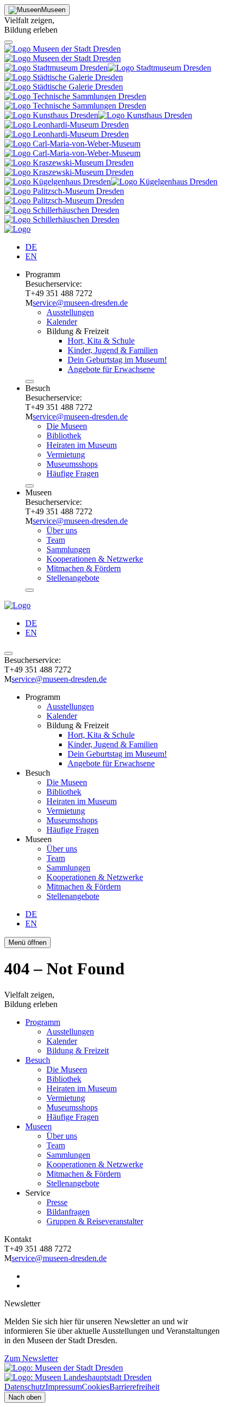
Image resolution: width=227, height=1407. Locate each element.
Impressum (63, 1386)
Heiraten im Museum (81, 445)
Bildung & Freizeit (77, 1050)
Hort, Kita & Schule (101, 340)
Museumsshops (72, 464)
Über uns (61, 530)
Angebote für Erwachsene (111, 369)
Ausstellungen (70, 312)
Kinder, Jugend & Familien (113, 350)
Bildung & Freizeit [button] (77, 331)
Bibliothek (63, 435)
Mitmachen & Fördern (83, 568)
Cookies (95, 1386)
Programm (42, 1022)
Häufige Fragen (72, 473)
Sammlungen (68, 549)
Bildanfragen (68, 1211)
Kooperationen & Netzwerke (94, 558)
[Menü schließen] (29, 381)
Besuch (37, 1060)
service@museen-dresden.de (80, 302)
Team (55, 539)
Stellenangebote (72, 577)
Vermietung (65, 454)
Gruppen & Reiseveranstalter (94, 1221)
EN (31, 256)
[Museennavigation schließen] (8, 42)
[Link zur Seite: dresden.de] (78, 1377)
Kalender (61, 321)
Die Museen (66, 426)
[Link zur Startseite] (17, 228)
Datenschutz (24, 1386)
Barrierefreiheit (134, 1386)
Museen (38, 1126)
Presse (57, 1202)
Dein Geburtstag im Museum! (117, 359)
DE (31, 246)
